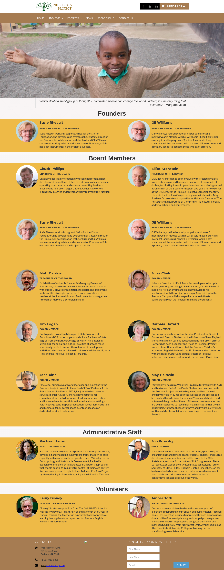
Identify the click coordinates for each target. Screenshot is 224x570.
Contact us (126, 18)
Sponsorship (105, 18)
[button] (55, 18)
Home (40, 18)
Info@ (43, 565)
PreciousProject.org (55, 565)
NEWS (89, 18)
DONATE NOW (176, 6)
